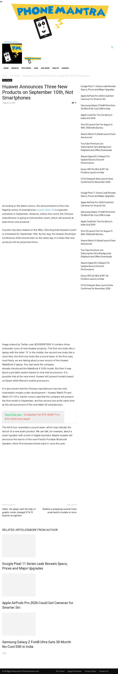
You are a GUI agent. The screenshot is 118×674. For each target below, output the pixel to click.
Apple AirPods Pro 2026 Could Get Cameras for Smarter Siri (97, 97)
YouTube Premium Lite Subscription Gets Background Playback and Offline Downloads (96, 146)
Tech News (26, 68)
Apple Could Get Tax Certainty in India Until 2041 (96, 116)
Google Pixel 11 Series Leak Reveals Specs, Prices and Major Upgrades (98, 88)
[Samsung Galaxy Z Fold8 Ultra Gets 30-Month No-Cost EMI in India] (39, 624)
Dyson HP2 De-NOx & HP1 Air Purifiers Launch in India (95, 171)
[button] (112, 47)
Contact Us (103, 671)
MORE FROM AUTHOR (43, 530)
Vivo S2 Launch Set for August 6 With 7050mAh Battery (96, 126)
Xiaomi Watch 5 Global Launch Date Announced (98, 136)
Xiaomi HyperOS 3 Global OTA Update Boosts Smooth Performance (95, 159)
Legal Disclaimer (74, 671)
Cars (36, 68)
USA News (45, 68)
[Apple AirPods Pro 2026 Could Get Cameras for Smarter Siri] (39, 584)
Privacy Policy (90, 671)
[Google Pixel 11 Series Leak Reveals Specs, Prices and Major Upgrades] (39, 545)
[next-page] (5, 653)
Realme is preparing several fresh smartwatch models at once (60, 511)
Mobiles (15, 68)
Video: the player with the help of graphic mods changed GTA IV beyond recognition (19, 512)
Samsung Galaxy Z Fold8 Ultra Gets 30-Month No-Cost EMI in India (98, 107)
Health (55, 68)
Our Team (60, 671)
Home (6, 68)
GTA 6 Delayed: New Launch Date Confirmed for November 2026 (97, 180)
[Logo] (12, 62)
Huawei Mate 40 (45, 209)
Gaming (65, 68)
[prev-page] (3, 653)
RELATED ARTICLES (15, 530)
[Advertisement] (39, 129)
